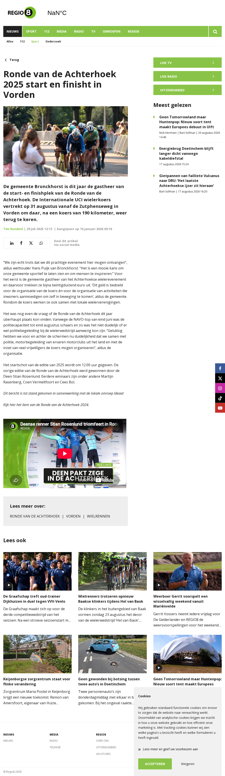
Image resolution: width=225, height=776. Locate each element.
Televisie (55, 747)
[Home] (22, 12)
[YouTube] (220, 408)
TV (93, 31)
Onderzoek (53, 41)
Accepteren (155, 764)
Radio (79, 31)
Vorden (73, 516)
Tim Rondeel (13, 229)
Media (62, 31)
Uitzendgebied (106, 747)
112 (46, 31)
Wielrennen (98, 516)
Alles (10, 41)
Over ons (102, 741)
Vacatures (103, 754)
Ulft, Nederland (68, 13)
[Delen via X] (31, 243)
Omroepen (111, 31)
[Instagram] (220, 388)
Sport (31, 31)
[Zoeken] (215, 31)
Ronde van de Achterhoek (35, 516)
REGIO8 (133, 31)
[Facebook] (220, 368)
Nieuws (13, 31)
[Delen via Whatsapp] (41, 243)
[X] (220, 378)
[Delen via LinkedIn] (12, 243)
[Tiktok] (220, 398)
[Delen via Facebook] (21, 243)
